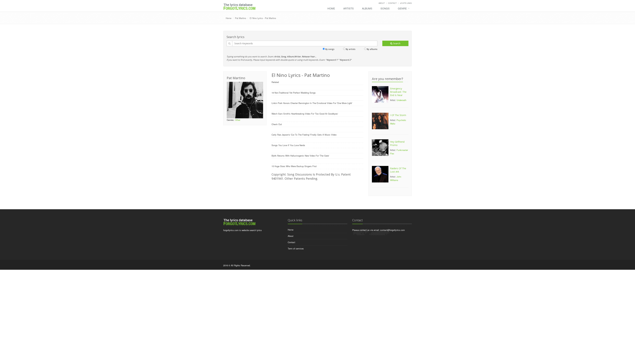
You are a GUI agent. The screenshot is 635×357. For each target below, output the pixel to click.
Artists (348, 8)
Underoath (401, 100)
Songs (385, 8)
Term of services (296, 248)
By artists (350, 49)
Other (237, 119)
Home (331, 8)
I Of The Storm (398, 115)
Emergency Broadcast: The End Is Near (398, 92)
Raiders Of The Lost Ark (398, 170)
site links (407, 3)
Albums (367, 8)
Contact (392, 3)
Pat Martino (240, 18)
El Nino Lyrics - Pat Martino (263, 18)
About (382, 3)
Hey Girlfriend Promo (397, 143)
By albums (372, 49)
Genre (402, 8)
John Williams (395, 178)
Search (396, 43)
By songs (329, 49)
